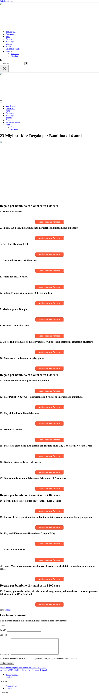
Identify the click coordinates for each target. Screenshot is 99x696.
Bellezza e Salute (13, 49)
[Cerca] (1, 60)
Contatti (9, 677)
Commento (5, 654)
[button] (11, 51)
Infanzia (9, 44)
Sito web (3, 635)
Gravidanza (10, 34)
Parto (8, 36)
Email (3, 630)
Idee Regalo (10, 32)
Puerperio (10, 39)
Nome (3, 625)
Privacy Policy (12, 674)
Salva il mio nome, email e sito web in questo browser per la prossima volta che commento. (40, 658)
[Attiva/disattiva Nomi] (44, 125)
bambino (7, 610)
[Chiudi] (4, 68)
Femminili (15, 53)
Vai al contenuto (6, 1)
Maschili (14, 56)
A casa (8, 46)
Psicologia (10, 41)
